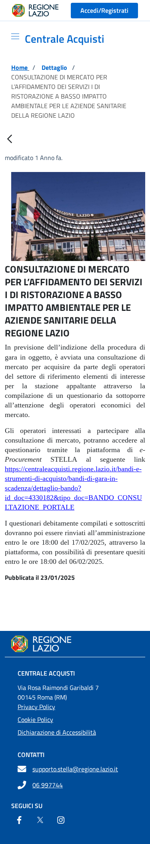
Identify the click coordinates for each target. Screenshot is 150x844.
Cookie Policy (35, 719)
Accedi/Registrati (104, 10)
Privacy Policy (36, 707)
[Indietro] (9, 139)
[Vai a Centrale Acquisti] (75, 644)
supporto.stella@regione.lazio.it (75, 769)
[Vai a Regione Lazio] (35, 10)
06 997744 (47, 785)
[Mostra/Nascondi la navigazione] (12, 36)
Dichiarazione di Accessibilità (57, 732)
